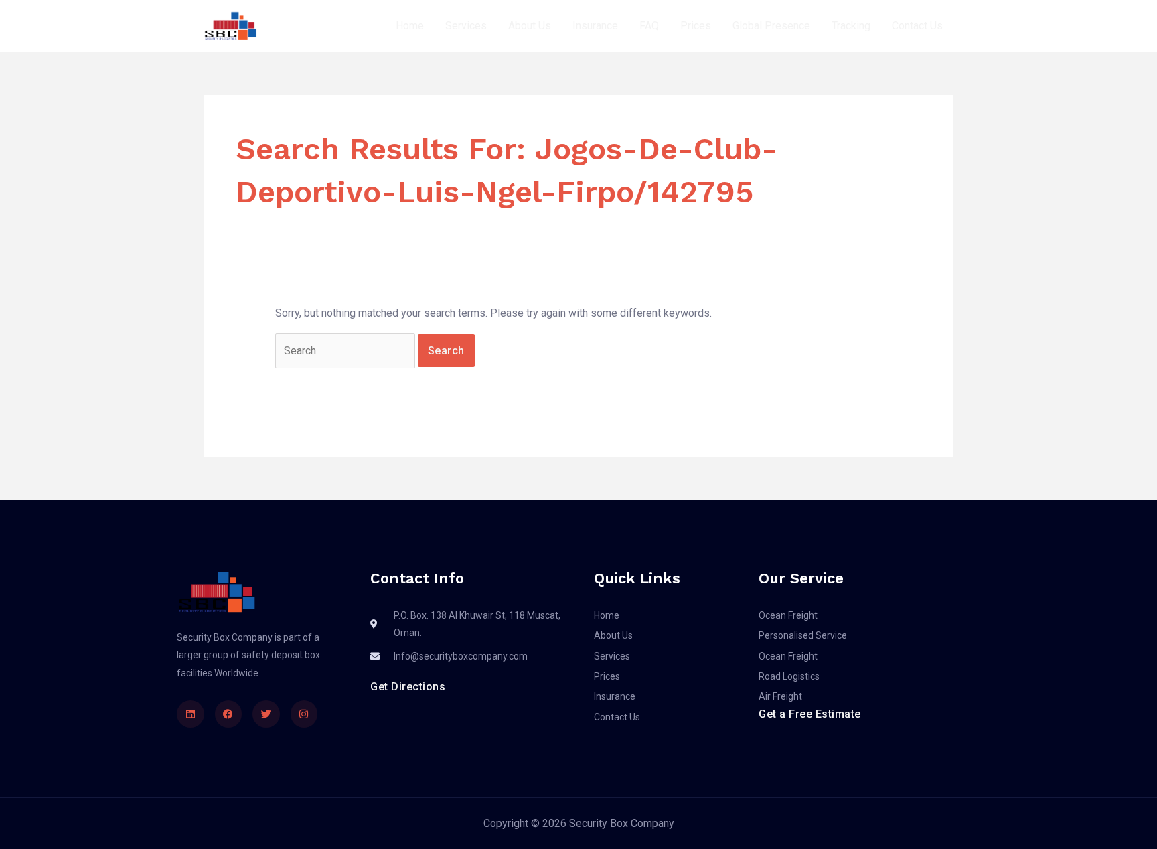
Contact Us (917, 25)
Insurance (595, 25)
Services (466, 25)
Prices (695, 25)
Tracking (851, 25)
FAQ (649, 25)
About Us (529, 25)
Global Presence (771, 25)
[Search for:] (346, 350)
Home (410, 25)
